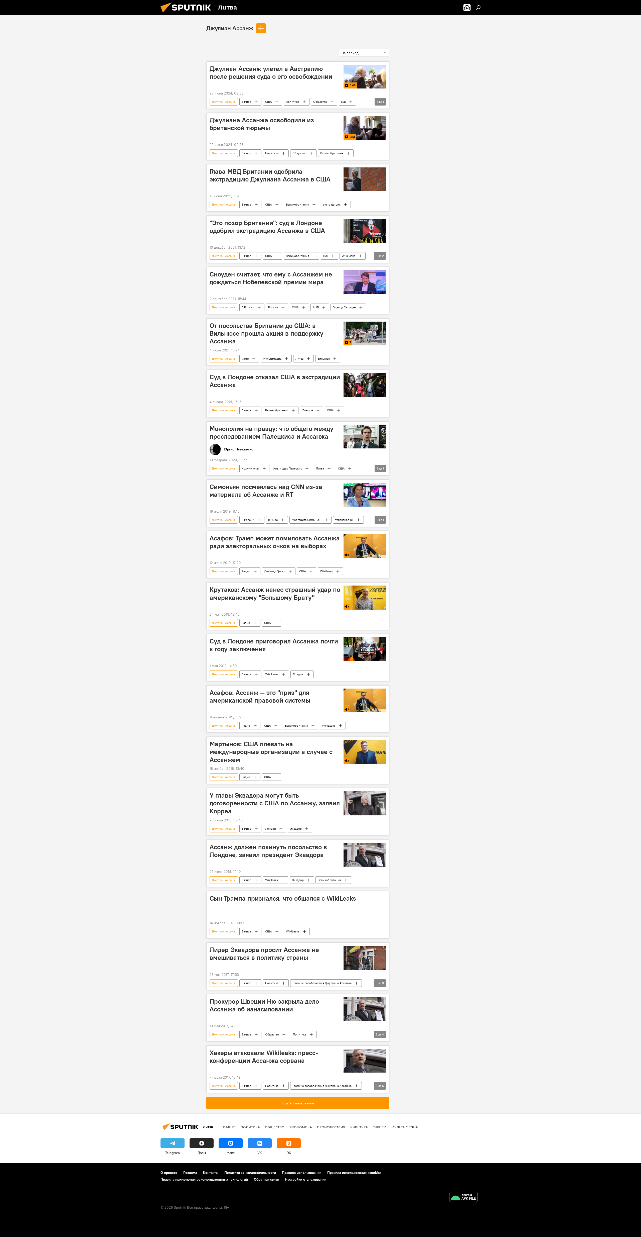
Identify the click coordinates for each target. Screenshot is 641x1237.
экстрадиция (332, 204)
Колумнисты (250, 468)
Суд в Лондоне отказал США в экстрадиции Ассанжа (275, 381)
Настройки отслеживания (305, 1179)
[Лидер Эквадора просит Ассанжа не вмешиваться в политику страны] (365, 958)
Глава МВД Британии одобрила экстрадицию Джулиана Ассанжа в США (270, 175)
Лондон (307, 410)
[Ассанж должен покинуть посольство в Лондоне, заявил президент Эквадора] (365, 855)
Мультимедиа (272, 358)
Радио (246, 571)
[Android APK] (463, 1197)
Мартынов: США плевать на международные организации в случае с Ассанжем (271, 752)
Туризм (379, 1127)
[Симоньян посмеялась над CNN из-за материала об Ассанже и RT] (365, 495)
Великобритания (331, 153)
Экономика (300, 1127)
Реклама (190, 1172)
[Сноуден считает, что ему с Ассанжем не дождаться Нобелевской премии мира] (365, 282)
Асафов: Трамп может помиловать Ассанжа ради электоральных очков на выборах (275, 542)
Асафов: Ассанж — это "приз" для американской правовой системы (260, 696)
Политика (292, 102)
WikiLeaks (348, 256)
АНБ (316, 307)
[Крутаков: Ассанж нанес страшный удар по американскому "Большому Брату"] (365, 597)
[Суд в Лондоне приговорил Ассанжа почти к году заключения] (365, 649)
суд (343, 102)
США (268, 102)
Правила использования (301, 1172)
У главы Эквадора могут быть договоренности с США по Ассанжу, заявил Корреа (275, 803)
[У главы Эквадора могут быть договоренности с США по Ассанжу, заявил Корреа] (365, 803)
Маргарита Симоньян (306, 520)
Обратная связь (266, 1179)
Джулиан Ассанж (229, 28)
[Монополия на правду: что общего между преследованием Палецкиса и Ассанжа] (365, 436)
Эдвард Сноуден (344, 307)
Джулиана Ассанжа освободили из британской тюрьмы (262, 124)
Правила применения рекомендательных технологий (204, 1179)
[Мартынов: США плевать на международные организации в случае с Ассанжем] (365, 752)
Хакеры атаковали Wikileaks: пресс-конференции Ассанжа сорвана (264, 1057)
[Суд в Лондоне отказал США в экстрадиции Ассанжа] (365, 385)
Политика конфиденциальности (250, 1172)
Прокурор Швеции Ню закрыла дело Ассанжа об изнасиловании (264, 1005)
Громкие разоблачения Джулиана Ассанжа (322, 983)
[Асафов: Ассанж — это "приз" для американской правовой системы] (365, 700)
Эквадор (296, 828)
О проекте (169, 1172)
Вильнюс (323, 358)
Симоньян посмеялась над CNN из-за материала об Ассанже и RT (266, 491)
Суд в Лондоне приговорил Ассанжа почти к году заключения (274, 645)
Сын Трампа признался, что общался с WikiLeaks (283, 898)
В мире (246, 102)
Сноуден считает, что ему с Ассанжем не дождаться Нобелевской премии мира (271, 278)
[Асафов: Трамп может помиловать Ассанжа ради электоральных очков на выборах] (365, 546)
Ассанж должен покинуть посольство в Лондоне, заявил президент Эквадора (268, 851)
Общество (320, 102)
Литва (299, 358)
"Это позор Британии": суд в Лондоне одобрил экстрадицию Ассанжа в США (267, 227)
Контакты (210, 1172)
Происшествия (331, 1127)
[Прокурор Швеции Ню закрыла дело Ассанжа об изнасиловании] (365, 1009)
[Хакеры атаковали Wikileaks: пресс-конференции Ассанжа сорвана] (365, 1061)
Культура (359, 1127)
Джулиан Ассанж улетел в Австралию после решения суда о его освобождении (271, 72)
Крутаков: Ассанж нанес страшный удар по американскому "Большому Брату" (275, 593)
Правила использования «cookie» (354, 1172)
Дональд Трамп (274, 571)
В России (248, 307)
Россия (273, 307)
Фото (245, 358)
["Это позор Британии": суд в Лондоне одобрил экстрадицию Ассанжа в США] (365, 231)
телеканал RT (344, 520)
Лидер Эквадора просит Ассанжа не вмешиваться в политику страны (264, 954)
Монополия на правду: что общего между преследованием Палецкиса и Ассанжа (272, 432)
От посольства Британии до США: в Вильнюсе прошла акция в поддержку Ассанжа (267, 333)
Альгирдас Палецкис (287, 468)
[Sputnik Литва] (188, 14)
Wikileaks (326, 571)
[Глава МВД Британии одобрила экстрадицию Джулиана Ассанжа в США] (365, 179)
